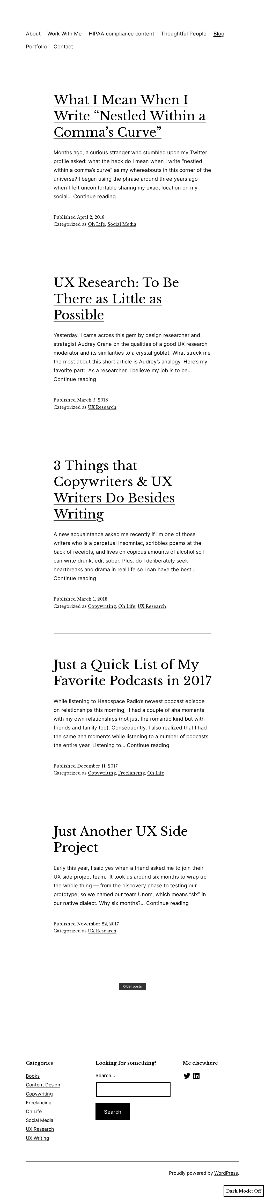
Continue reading (94, 196)
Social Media (121, 224)
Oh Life (96, 224)
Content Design (43, 1084)
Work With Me (64, 34)
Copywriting (102, 606)
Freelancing (131, 773)
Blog (219, 34)
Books (33, 1076)
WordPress (226, 1173)
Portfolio (36, 46)
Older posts (132, 986)
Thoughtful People (184, 34)
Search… (105, 1075)
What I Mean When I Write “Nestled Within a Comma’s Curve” (130, 116)
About (33, 34)
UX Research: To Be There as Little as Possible (116, 299)
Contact (63, 46)
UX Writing (37, 1138)
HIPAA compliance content (121, 34)
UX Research (102, 407)
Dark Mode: (239, 1191)
